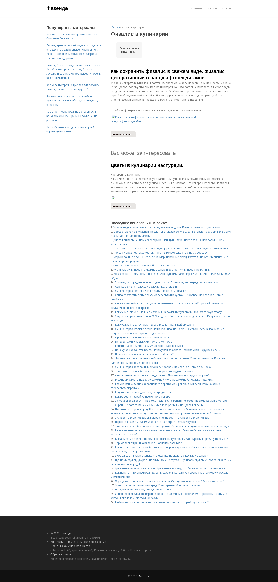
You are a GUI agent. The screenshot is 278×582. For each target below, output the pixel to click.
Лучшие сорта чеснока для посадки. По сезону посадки (150, 291)
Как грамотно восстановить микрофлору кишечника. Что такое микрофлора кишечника (170, 248)
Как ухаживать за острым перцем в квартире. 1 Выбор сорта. (155, 324)
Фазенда (57, 8)
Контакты (56, 541)
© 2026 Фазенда (60, 533)
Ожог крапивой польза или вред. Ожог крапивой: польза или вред (157, 485)
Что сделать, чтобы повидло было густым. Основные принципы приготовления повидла (172, 426)
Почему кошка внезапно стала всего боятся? (144, 354)
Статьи (227, 8)
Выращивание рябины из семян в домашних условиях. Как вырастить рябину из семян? (171, 439)
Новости (212, 8)
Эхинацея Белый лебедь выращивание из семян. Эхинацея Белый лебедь (162, 417)
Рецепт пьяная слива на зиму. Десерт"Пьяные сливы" (149, 345)
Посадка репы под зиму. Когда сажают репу (143, 489)
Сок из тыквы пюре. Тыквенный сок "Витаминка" (144, 265)
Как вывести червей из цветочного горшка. (143, 396)
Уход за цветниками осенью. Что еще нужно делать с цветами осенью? (161, 455)
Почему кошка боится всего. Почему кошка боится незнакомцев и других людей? (167, 350)
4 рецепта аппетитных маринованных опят (143, 337)
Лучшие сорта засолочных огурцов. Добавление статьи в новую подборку (163, 367)
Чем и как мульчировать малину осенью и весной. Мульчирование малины (161, 269)
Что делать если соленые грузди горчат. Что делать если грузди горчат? (162, 375)
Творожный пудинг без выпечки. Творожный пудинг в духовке (155, 371)
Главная (196, 8)
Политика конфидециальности (70, 546)
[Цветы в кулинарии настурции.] (171, 198)
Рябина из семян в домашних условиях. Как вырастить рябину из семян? (162, 502)
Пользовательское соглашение (85, 541)
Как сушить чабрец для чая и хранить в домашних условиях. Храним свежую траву (168, 312)
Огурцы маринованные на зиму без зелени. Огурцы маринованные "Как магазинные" (169, 481)
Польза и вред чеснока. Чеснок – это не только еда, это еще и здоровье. (160, 252)
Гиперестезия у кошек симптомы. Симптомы (143, 341)
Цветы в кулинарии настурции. (147, 165)
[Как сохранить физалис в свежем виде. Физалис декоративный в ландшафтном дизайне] (171, 119)
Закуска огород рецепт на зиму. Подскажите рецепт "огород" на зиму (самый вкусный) (171, 400)
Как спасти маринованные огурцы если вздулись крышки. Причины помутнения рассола (71, 116)
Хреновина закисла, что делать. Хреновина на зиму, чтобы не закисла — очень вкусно (171, 468)
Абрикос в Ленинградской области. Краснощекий (146, 286)
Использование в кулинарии (129, 50)
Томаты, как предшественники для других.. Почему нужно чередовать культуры (166, 282)
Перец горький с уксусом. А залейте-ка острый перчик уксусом (155, 422)
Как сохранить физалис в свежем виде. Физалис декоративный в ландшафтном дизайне (168, 74)
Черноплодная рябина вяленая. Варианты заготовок (149, 443)
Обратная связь (60, 554)
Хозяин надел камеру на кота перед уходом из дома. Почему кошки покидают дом (166, 227)
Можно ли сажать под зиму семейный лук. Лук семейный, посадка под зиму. (164, 379)
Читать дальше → (123, 134)
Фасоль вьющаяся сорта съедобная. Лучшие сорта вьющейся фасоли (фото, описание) (72, 100)
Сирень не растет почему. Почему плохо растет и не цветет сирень (159, 405)
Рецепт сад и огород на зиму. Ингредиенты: (143, 392)
